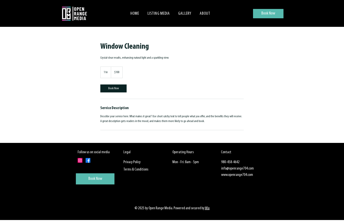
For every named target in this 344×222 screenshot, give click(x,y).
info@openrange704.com (237, 169)
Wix (207, 208)
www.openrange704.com (237, 175)
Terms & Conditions (135, 170)
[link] (113, 88)
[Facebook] (88, 160)
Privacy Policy (132, 162)
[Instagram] (80, 160)
